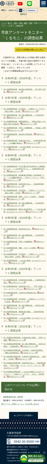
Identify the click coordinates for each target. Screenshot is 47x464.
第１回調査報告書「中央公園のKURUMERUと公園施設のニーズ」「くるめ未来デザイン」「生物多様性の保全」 (24, 169)
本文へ (3, 10)
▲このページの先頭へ (23, 415)
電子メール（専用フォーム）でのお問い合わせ (20, 404)
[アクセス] (35, 436)
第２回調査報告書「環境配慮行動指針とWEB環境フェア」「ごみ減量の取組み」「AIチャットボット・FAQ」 (24, 177)
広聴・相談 (23, 23)
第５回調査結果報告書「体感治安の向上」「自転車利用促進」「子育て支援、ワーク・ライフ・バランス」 (24, 365)
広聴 (30, 23)
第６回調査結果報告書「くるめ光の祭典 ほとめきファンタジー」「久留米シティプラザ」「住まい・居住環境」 (23, 374)
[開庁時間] (10, 449)
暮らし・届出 (12, 23)
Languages (31, 10)
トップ (3, 23)
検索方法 (23, 14)
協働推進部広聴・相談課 (13, 397)
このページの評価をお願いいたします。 (30, 49)
